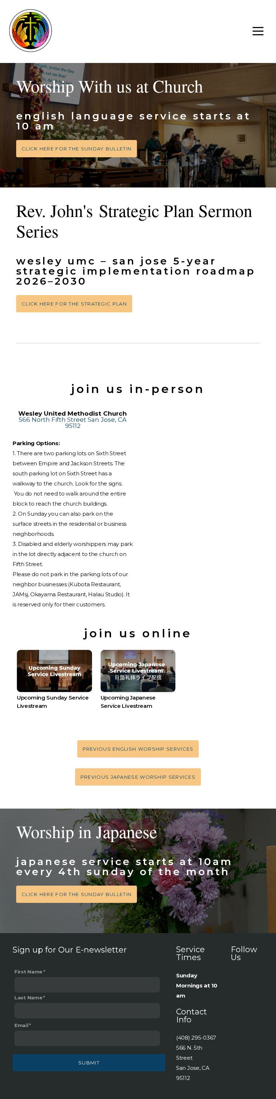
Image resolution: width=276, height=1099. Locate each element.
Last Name (28, 997)
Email (21, 1025)
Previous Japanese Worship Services (138, 777)
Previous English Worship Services (138, 749)
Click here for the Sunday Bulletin (77, 148)
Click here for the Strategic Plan (74, 304)
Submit (89, 1063)
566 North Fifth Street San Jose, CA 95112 (72, 422)
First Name (28, 971)
